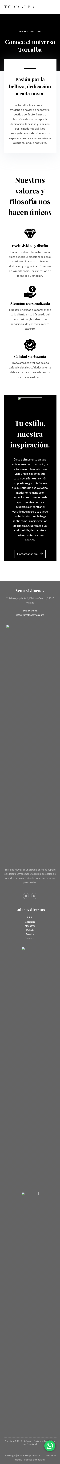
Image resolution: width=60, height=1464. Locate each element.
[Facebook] (26, 896)
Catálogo (30, 921)
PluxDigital (32, 1444)
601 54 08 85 (30, 610)
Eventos (30, 934)
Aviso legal (10, 1455)
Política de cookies (34, 1459)
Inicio (30, 917)
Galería (30, 930)
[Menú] (55, 7)
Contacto (30, 938)
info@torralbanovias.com (30, 614)
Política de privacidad (29, 1455)
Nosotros (30, 925)
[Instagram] (34, 896)
